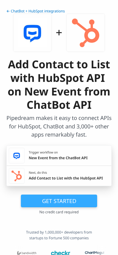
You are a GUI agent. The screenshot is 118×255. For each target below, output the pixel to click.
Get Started (59, 201)
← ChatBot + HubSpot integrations (35, 11)
